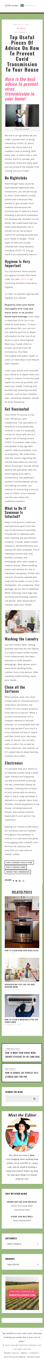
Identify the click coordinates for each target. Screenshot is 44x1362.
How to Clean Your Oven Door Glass (22, 950)
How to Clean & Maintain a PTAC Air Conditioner (21, 1020)
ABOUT (24, 1353)
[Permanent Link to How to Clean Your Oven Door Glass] (22, 947)
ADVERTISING (33, 1357)
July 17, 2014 (10, 953)
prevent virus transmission (17, 872)
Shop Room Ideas (22, 1210)
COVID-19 (25, 279)
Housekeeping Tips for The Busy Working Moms (20, 985)
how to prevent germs (15, 867)
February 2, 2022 (21, 24)
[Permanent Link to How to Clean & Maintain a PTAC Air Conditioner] (22, 1016)
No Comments (21, 32)
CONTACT (34, 1353)
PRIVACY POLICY (11, 1353)
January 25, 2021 (12, 989)
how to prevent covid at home (19, 862)
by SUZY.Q (21, 28)
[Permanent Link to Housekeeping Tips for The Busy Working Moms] (22, 981)
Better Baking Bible (22, 1221)
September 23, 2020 (13, 1025)
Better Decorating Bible (22, 1206)
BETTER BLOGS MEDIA (14, 1357)
